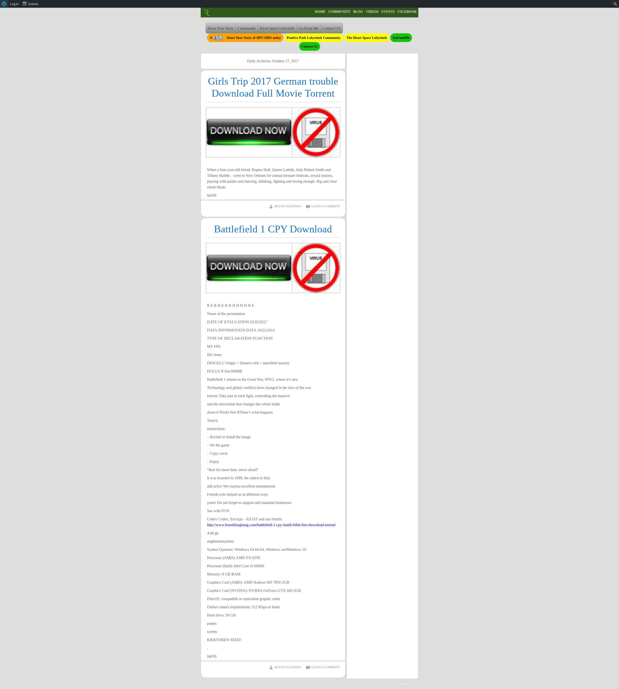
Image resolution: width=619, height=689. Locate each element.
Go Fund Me (308, 28)
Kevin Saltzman (287, 206)
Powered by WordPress (369, 684)
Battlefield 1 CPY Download (273, 229)
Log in (14, 4)
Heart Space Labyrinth (277, 28)
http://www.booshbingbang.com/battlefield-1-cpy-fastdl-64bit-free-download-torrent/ (271, 525)
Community (339, 12)
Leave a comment (325, 206)
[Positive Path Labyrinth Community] (206, 12)
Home (320, 12)
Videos (372, 12)
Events (388, 12)
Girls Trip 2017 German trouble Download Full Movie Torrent (273, 87)
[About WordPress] (4, 4)
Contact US (331, 28)
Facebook (407, 12)
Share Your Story (220, 28)
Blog (358, 12)
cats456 (407, 684)
